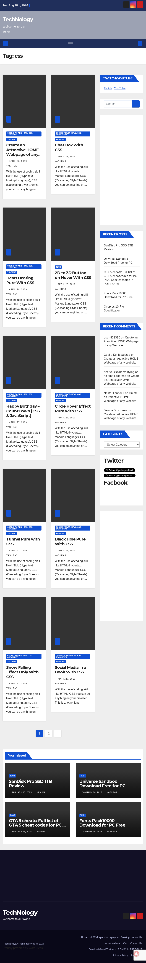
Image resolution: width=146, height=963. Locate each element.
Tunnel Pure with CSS (23, 541)
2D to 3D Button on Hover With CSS (73, 275)
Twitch (108, 88)
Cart (125, 943)
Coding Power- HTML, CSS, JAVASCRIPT (20, 134)
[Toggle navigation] (70, 44)
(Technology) (9, 943)
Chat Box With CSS (69, 147)
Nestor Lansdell (114, 393)
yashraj (42, 792)
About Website (112, 943)
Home (84, 937)
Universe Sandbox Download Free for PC (102, 783)
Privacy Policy (120, 955)
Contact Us (136, 943)
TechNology (18, 19)
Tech (58, 267)
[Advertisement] (122, 170)
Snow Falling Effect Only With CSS (22, 672)
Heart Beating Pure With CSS (20, 280)
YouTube (11, 139)
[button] (134, 43)
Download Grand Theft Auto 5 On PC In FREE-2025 (115, 949)
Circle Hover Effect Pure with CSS (72, 408)
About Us (137, 937)
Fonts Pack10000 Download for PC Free (102, 823)
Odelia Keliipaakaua (117, 354)
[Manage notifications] (136, 954)
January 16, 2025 (22, 792)
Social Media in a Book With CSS (70, 669)
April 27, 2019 (18, 422)
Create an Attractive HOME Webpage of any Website (22, 152)
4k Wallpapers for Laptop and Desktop (109, 937)
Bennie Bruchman (115, 410)
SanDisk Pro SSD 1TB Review (30, 783)
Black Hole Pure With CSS (70, 541)
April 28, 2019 (18, 161)
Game (12, 815)
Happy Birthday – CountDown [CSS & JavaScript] (23, 411)
